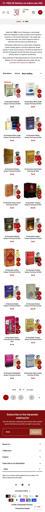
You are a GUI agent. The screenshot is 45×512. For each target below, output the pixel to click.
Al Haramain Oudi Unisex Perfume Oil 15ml (33, 170)
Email (8, 432)
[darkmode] (40, 12)
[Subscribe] (39, 469)
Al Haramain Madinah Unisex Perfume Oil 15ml (12, 103)
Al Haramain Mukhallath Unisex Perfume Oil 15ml (12, 374)
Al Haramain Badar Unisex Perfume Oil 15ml (12, 305)
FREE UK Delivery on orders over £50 (24, 3)
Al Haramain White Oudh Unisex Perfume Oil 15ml (33, 103)
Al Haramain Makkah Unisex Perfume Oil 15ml (12, 237)
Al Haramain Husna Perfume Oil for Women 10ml (12, 339)
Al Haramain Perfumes (25, 505)
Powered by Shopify (23, 508)
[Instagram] (22, 485)
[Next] (39, 397)
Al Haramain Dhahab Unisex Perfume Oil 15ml (12, 170)
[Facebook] (16, 485)
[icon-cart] (33, 12)
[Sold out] (18, 96)
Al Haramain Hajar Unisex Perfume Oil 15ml (33, 374)
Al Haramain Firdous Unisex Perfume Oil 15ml (33, 271)
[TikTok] (29, 485)
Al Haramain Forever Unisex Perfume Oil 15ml (33, 339)
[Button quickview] (18, 91)
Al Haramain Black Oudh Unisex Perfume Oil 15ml (12, 136)
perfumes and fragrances (19, 62)
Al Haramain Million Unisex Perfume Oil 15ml (33, 136)
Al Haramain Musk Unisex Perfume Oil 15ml (12, 204)
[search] (7, 12)
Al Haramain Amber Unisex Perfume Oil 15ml (33, 237)
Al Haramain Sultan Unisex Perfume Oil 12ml (12, 271)
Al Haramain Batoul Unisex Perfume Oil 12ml (33, 305)
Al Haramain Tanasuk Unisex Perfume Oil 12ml (33, 204)
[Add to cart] (40, 96)
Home (19, 21)
